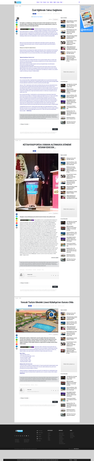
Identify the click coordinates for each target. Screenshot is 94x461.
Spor (48, 2)
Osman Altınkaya (51, 222)
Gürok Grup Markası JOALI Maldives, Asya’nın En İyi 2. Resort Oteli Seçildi (72, 26)
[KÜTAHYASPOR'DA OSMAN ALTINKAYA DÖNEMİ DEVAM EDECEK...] (37, 182)
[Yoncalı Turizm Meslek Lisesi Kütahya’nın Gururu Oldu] (37, 320)
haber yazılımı (39, 448)
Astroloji (71, 437)
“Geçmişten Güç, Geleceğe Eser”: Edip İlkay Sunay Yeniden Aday (72, 85)
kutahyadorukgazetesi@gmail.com (33, 391)
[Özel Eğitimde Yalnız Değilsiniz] (37, 16)
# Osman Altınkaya (28, 269)
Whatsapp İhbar (26, 440)
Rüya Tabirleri (72, 436)
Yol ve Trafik (61, 434)
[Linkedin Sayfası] (23, 435)
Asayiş (58, 2)
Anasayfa (16, 140)
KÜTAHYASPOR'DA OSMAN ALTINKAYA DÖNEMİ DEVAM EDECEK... (72, 37)
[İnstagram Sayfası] (19, 435)
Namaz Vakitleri (61, 435)
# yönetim (34, 269)
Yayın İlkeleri (17, 440)
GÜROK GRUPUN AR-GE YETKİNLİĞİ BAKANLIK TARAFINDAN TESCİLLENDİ (72, 48)
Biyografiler (72, 435)
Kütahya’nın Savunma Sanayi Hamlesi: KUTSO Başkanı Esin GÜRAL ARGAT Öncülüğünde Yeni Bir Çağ (72, 59)
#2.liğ (43, 269)
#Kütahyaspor (22, 269)
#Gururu (36, 384)
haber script (57, 448)
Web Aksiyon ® (76, 448)
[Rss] (25, 435)
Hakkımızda (17, 439)
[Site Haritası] (27, 435)
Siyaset (44, 2)
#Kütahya (32, 384)
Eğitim (51, 2)
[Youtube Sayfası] (21, 435)
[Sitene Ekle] (29, 435)
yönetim (43, 233)
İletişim (39, 440)
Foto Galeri (40, 430)
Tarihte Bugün (61, 438)
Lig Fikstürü (61, 437)
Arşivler (39, 436)
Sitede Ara (72, 432)
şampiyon (50, 224)
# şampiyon (39, 269)
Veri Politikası (17, 441)
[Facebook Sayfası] (15, 435)
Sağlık (54, 2)
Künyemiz (40, 438)
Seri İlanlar (61, 441)
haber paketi (44, 448)
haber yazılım (52, 448)
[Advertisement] (8, 455)
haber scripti (48, 448)
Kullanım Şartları (26, 439)
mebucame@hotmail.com (31, 276)
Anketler (71, 434)
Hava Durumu (61, 432)
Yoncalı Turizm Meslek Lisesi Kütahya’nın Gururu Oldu (71, 107)
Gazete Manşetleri (62, 443)
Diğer (61, 2)
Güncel (38, 2)
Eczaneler (60, 436)
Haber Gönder (26, 441)
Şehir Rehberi (61, 442)
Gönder (55, 129)
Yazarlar (39, 434)
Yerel (41, 2)
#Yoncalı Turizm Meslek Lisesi (25, 384)
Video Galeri (40, 432)
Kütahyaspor (49, 232)
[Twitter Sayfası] (17, 435)
